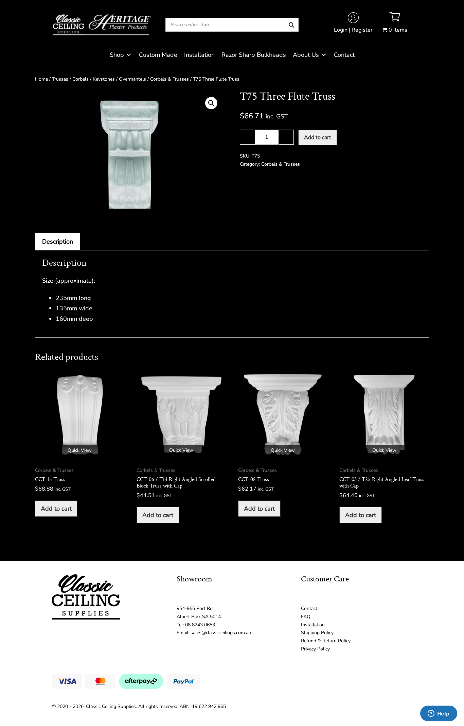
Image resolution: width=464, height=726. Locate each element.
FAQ (305, 616)
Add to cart (317, 137)
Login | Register (353, 30)
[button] (211, 103)
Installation (313, 625)
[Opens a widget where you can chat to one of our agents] (438, 714)
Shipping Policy (317, 632)
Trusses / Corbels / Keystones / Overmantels (99, 79)
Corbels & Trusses (169, 79)
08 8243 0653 (200, 625)
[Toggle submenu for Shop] (129, 55)
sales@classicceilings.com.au (221, 632)
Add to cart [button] (56, 509)
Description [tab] (57, 241)
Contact (309, 608)
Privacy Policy (315, 649)
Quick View (80, 450)
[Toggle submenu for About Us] (324, 55)
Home (41, 79)
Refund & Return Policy (326, 641)
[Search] (291, 24)
